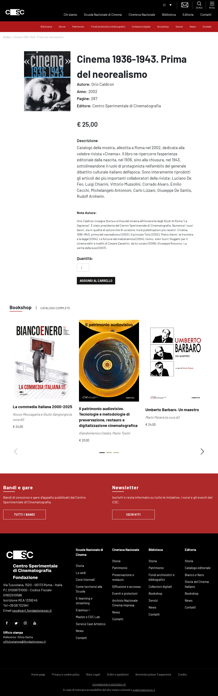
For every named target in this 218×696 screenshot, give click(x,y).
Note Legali (93, 674)
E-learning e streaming (84, 600)
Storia (62, 26)
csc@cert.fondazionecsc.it (32, 610)
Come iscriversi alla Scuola (89, 589)
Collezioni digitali (141, 26)
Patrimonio (78, 26)
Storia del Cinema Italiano (197, 584)
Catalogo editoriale (198, 568)
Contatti (205, 14)
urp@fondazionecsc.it (144, 690)
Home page (38, 674)
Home (6, 37)
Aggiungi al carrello (96, 280)
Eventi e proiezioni (125, 593)
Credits (182, 674)
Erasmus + (83, 610)
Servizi (179, 26)
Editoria (188, 14)
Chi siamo (70, 14)
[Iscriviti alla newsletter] (184, 4)
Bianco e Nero (194, 575)
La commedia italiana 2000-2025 (42, 406)
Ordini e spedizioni (118, 674)
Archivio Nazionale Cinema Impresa (125, 602)
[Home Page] (15, 12)
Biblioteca (169, 14)
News (193, 26)
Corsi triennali (85, 579)
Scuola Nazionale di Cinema (103, 14)
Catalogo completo (55, 308)
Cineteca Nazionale (142, 14)
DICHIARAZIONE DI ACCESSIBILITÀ (109, 684)
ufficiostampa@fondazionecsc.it (24, 641)
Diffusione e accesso (126, 586)
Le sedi (81, 573)
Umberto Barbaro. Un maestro (172, 409)
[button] (202, 451)
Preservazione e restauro (123, 577)
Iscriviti (133, 514)
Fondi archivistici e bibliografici (108, 26)
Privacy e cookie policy (65, 674)
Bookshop (163, 26)
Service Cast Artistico (90, 624)
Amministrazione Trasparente (153, 674)
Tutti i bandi (24, 514)
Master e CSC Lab (88, 617)
